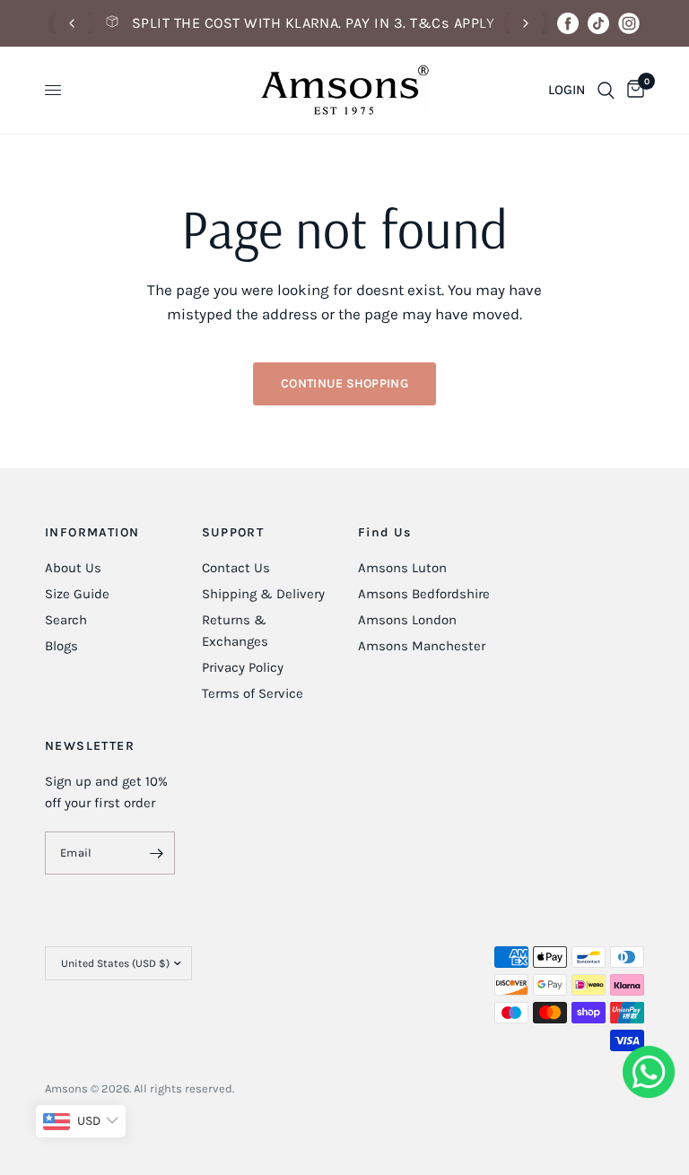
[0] (632, 90)
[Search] (606, 90)
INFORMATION (92, 533)
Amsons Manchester (421, 646)
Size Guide (77, 594)
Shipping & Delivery (263, 594)
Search (66, 620)
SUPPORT (233, 533)
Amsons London (407, 620)
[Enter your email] (157, 853)
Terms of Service (252, 693)
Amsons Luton (402, 568)
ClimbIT (321, 1088)
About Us (73, 568)
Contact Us (236, 568)
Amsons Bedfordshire (424, 594)
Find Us (385, 533)
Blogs (61, 646)
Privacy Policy (242, 667)
